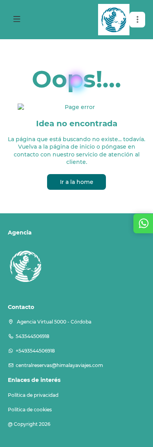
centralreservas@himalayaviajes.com (59, 365)
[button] (137, 19)
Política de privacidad (33, 395)
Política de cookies (30, 409)
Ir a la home (76, 181)
